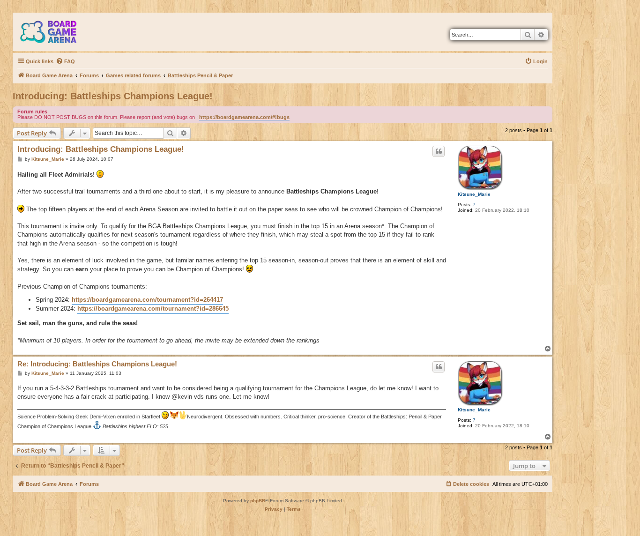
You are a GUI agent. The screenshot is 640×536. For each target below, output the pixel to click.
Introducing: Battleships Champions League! (113, 96)
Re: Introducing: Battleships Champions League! (97, 364)
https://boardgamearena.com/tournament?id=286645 (153, 308)
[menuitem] (65, 61)
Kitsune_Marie (474, 194)
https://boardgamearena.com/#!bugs (244, 117)
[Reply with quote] (438, 151)
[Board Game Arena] (55, 32)
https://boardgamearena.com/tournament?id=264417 (147, 299)
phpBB (257, 500)
